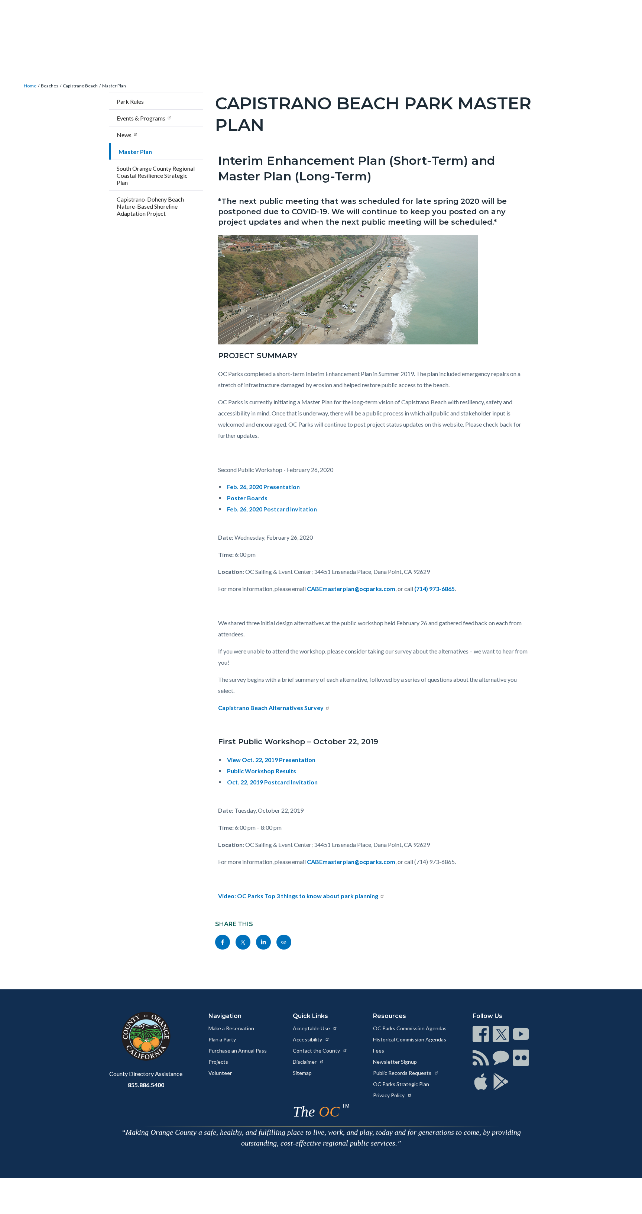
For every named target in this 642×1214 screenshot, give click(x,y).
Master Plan (114, 86)
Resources (389, 1015)
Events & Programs (141, 118)
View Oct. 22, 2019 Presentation (271, 759)
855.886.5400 (146, 1084)
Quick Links (310, 1015)
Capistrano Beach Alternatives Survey (271, 707)
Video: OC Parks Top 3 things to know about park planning (298, 895)
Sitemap (302, 1073)
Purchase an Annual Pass (237, 1050)
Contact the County (317, 1050)
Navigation (224, 1015)
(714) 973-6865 (434, 588)
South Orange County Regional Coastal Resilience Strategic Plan (156, 175)
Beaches (49, 86)
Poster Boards (247, 497)
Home (30, 86)
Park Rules (130, 101)
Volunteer (220, 1073)
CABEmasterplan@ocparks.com (351, 588)
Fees (378, 1050)
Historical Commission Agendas (409, 1039)
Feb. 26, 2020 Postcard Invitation (272, 509)
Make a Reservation (231, 1028)
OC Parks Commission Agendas (410, 1028)
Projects (218, 1062)
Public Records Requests (402, 1073)
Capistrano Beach (80, 86)
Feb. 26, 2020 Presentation (263, 486)
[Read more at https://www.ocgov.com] (145, 1036)
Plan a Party (222, 1039)
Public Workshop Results (261, 770)
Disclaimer (305, 1062)
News (124, 134)
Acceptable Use (312, 1028)
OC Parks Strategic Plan (401, 1084)
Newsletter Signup (395, 1062)
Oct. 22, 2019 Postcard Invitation (272, 782)
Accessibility (308, 1039)
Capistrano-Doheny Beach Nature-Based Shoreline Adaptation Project (150, 206)
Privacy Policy (389, 1095)
